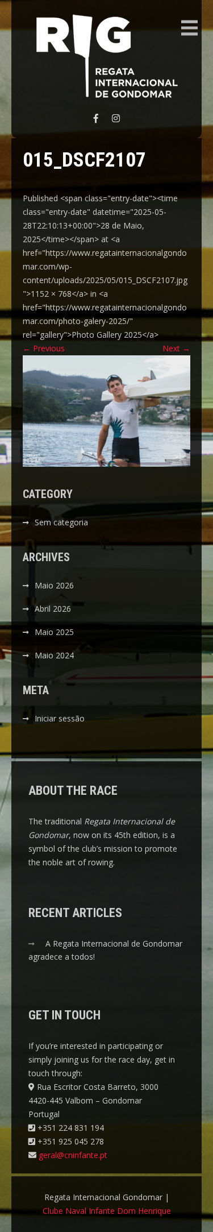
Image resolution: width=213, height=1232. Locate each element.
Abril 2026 (53, 608)
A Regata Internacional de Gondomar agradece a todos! (105, 950)
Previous (44, 348)
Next (176, 348)
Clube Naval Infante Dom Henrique (107, 1210)
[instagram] (116, 118)
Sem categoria (61, 522)
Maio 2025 (54, 632)
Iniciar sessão (60, 718)
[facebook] (96, 118)
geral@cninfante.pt (73, 1155)
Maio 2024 (54, 655)
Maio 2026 (54, 585)
